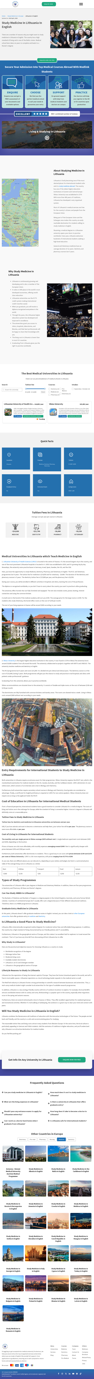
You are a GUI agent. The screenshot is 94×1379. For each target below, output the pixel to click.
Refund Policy (86, 1357)
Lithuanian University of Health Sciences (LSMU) (23, 404)
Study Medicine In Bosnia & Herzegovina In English (13, 1206)
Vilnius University (56, 404)
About (74, 1355)
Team (74, 1349)
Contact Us (75, 1352)
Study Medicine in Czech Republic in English (58, 1238)
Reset (43, 392)
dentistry (42, 916)
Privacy (84, 1360)
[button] (53, 389)
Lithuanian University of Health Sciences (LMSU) (19, 562)
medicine (32, 916)
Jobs (83, 1364)
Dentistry (64, 1352)
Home (3, 16)
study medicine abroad (67, 186)
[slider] (26, 389)
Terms (74, 1358)
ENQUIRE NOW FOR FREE (47, 60)
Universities (54, 1349)
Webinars (85, 1349)
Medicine (64, 1349)
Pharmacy (64, 1355)
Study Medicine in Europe (15, 16)
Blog (52, 1355)
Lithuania (18, 416)
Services (53, 1352)
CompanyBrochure (85, 1353)
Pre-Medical (65, 1358)
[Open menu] (81, 4)
